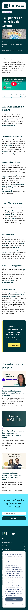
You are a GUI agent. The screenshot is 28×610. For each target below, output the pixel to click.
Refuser (14, 603)
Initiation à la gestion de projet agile (13, 97)
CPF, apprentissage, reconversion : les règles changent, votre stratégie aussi (12, 476)
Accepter (14, 599)
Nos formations (7, 543)
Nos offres (5, 546)
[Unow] (12, 6)
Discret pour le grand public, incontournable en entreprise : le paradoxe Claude (13, 434)
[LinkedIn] (3, 538)
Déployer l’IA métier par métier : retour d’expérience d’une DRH (13, 393)
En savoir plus (14, 345)
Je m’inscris (14, 518)
